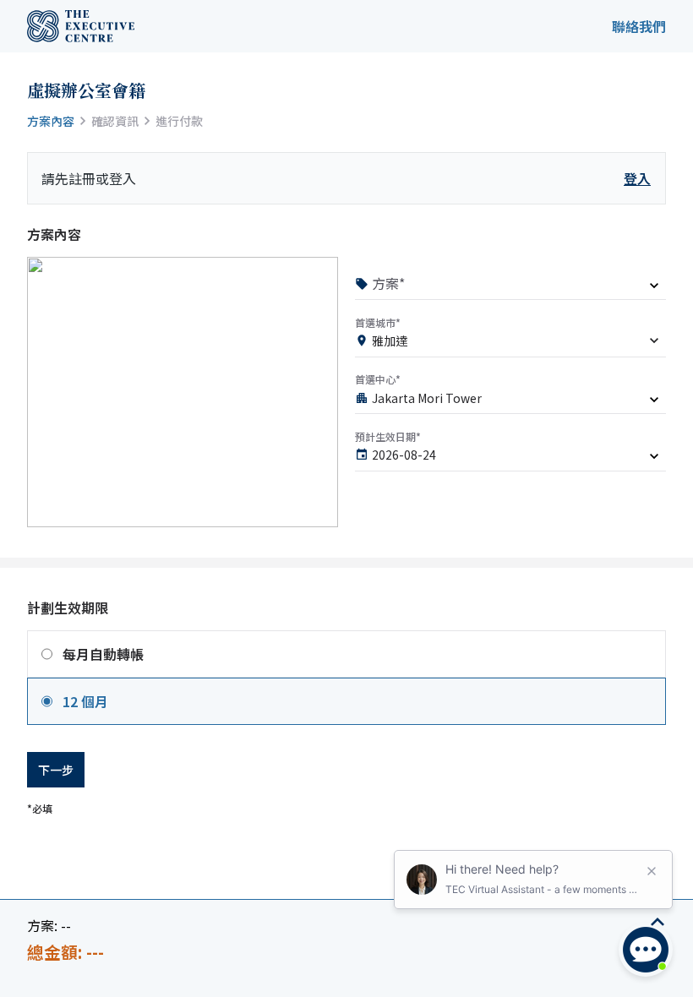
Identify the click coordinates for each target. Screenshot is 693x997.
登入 (637, 178)
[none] (510, 287)
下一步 (56, 769)
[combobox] (510, 343)
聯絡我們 (639, 26)
